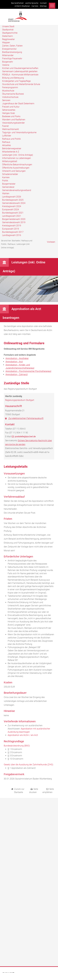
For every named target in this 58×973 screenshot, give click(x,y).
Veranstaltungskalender (13, 123)
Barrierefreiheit (17, 3)
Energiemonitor (9, 49)
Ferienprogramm (10, 87)
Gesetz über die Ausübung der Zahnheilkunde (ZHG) (28, 764)
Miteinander (7, 55)
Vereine (5, 65)
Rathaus (6, 142)
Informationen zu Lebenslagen (16, 158)
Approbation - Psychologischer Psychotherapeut (28, 371)
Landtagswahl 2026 (11, 196)
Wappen (6, 42)
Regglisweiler (8, 39)
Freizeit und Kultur (10, 106)
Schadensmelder (10, 174)
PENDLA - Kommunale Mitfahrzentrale (20, 74)
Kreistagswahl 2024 (11, 206)
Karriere (35, 6)
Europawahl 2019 (10, 229)
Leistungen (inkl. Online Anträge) (17, 155)
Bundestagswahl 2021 (12, 212)
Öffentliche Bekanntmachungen (17, 164)
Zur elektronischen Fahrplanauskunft (25, 418)
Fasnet (5, 126)
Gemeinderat (8, 187)
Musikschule (8, 90)
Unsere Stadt (8, 26)
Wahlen (5, 193)
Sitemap (43, 6)
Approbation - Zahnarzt (17, 374)
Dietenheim (7, 36)
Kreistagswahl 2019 (11, 225)
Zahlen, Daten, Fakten (12, 45)
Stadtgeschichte (9, 33)
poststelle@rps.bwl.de (25, 436)
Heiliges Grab (8, 113)
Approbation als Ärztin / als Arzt (23, 735)
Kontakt (43, 3)
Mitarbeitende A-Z (10, 151)
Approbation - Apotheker (17, 358)
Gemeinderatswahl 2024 (13, 203)
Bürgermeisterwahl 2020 (13, 219)
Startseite (16, 241)
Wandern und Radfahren (13, 119)
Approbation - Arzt (14, 361)
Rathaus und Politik (11, 139)
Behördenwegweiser (11, 148)
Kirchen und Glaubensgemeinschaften (20, 68)
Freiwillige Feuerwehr (12, 58)
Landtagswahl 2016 (11, 235)
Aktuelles (6, 145)
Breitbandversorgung (12, 52)
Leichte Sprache (31, 3)
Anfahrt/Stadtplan (22, 6)
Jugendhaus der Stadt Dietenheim (18, 103)
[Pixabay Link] (29, 301)
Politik (5, 180)
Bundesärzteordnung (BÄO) (17, 745)
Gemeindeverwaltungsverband (16, 190)
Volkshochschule (10, 97)
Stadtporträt (7, 29)
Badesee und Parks (11, 116)
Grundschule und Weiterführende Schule (21, 84)
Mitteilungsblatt (9, 161)
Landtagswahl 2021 (11, 216)
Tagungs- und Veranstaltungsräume (19, 132)
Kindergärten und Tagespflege (16, 81)
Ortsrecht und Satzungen (14, 171)
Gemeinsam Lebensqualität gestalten (19, 71)
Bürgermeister (8, 184)
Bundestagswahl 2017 (12, 232)
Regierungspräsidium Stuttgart (19, 400)
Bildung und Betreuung (13, 78)
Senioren (6, 100)
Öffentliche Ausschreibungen (15, 167)
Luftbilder (6, 135)
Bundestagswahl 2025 (12, 200)
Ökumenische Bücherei (13, 94)
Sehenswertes (8, 110)
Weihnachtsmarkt (10, 129)
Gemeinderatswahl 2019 (13, 222)
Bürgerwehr (7, 61)
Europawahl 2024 (10, 209)
